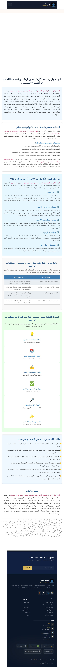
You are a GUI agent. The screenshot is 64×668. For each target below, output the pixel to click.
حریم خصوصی (50, 663)
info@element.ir (45, 633)
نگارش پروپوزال (49, 602)
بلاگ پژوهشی (26, 607)
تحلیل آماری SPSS (48, 610)
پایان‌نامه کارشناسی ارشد (47, 605)
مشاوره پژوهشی (49, 612)
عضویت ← (27, 568)
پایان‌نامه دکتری (49, 607)
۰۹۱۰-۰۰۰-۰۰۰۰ (45, 629)
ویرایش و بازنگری (49, 615)
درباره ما (28, 605)
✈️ (48, 593)
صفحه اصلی (27, 602)
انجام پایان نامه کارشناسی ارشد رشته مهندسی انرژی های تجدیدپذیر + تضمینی (35, 183)
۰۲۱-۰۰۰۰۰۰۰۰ (46, 625)
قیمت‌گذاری (27, 612)
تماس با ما (27, 615)
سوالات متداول (26, 610)
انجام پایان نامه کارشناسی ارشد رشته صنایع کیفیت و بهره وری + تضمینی (35, 91)
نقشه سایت (34, 663)
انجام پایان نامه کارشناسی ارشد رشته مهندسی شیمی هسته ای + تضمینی (35, 495)
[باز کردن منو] (10, 4)
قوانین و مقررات (42, 663)
